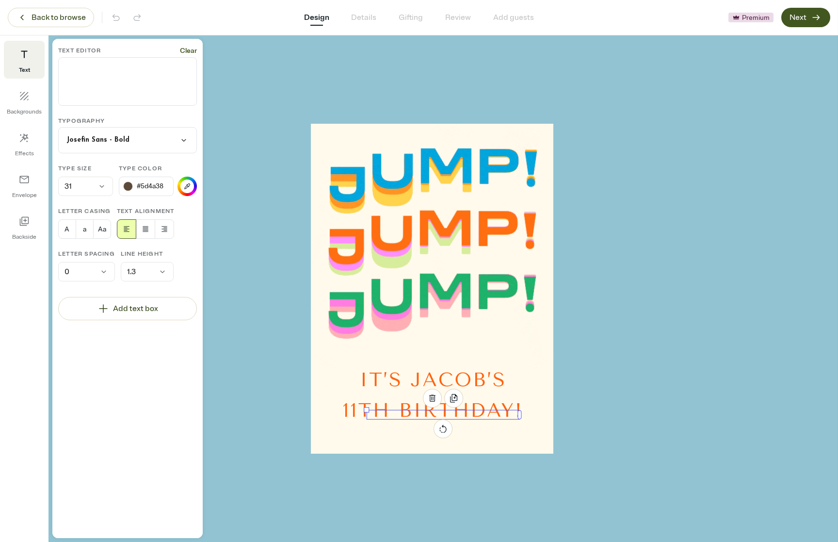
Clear (188, 51)
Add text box (135, 308)
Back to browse (59, 17)
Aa (102, 229)
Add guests (513, 17)
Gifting (411, 17)
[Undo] (116, 17)
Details (363, 17)
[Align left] (126, 229)
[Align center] (145, 229)
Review (458, 17)
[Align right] (164, 229)
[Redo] (137, 17)
